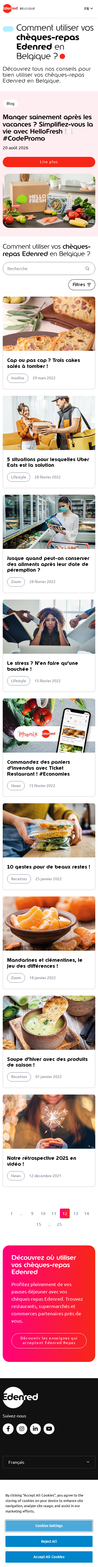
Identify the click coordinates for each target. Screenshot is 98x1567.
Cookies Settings (49, 1525)
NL (86, 16)
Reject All (49, 1541)
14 (86, 1213)
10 (43, 1213)
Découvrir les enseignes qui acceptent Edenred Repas (49, 1340)
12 (64, 1213)
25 (59, 1224)
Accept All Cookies (48, 1557)
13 (75, 1213)
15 (38, 1224)
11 (53, 1213)
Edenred (10, 8)
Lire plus (49, 162)
